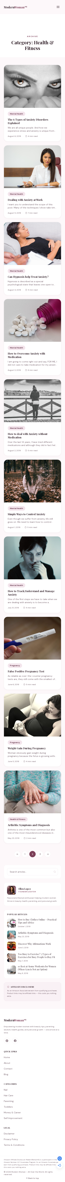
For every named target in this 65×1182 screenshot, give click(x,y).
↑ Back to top (32, 1178)
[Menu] (58, 7)
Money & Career (12, 1112)
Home (7, 1057)
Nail (5, 1089)
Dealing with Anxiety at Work (25, 199)
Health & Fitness (17, 819)
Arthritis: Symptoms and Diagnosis (29, 825)
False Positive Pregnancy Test (26, 671)
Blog (6, 1074)
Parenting (9, 1101)
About (7, 1063)
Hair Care (8, 1095)
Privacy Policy (11, 1139)
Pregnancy (15, 665)
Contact (8, 1068)
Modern (15, 7)
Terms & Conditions (14, 1145)
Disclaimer (9, 1133)
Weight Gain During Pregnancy (27, 748)
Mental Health (16, 114)
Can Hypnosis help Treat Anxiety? (28, 276)
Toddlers (8, 1106)
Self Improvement (13, 1118)
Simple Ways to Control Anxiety (26, 514)
